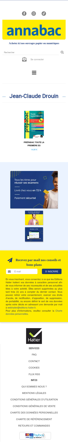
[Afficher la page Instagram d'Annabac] (33, 13)
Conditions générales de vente (34, 406)
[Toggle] (34, 72)
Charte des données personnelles (34, 412)
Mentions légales (34, 393)
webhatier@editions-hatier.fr (22, 307)
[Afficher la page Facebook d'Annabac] (24, 13)
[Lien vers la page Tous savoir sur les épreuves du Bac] (34, 218)
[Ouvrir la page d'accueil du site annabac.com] (34, 234)
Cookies (34, 367)
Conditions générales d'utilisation (34, 399)
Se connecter (37, 59)
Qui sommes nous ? (34, 386)
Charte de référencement (34, 419)
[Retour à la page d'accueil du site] (34, 30)
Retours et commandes (34, 425)
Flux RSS (34, 374)
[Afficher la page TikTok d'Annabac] (43, 13)
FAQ (34, 354)
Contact (34, 361)
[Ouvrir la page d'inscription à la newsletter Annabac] (24, 59)
